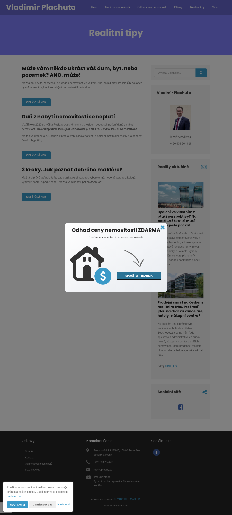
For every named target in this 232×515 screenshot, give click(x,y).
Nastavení (63, 504)
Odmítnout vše (42, 504)
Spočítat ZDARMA (139, 276)
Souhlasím (17, 505)
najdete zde (14, 496)
